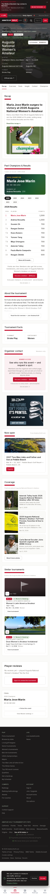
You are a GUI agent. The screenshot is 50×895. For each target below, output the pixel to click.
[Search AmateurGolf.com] (31, 20)
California (5, 826)
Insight (27, 86)
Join (45, 20)
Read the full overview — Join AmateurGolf (25, 315)
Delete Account (41, 852)
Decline (34, 878)
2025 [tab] (15, 198)
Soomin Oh (15, 224)
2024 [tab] (22, 198)
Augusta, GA (31, 66)
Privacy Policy (19, 852)
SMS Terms (30, 852)
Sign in (38, 20)
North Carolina (7, 829)
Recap (4, 86)
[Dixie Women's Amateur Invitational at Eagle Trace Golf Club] (25, 625)
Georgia (19, 28)
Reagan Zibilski (17, 255)
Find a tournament (8, 736)
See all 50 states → (21, 832)
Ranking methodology (10, 791)
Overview (12, 86)
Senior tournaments (9, 746)
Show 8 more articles (13, 558)
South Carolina (19, 829)
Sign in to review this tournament (25, 680)
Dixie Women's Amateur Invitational (21, 641)
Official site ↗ (9, 78)
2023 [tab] (29, 198)
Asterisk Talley (17, 246)
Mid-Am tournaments (9, 753)
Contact (35, 86)
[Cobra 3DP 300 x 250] (25, 411)
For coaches (6, 798)
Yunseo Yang (16, 237)
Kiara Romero (16, 233)
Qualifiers (5, 773)
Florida (13, 826)
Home (4, 28)
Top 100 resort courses (10, 769)
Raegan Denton (17, 229)
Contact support (7, 810)
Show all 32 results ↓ (25, 260)
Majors (4, 759)
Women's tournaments (10, 749)
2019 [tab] (15, 202)
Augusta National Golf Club (12, 66)
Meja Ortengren (17, 242)
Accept (42, 878)
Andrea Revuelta (14, 191)
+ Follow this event (25, 708)
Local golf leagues (8, 743)
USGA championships (9, 756)
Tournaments (11, 28)
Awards (4, 794)
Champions (44, 86)
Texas (19, 826)
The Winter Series (8, 766)
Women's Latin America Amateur (20, 603)
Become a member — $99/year (25, 276)
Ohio (10, 832)
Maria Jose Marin (21, 181)
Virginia (4, 832)
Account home (31, 794)
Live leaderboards (33, 736)
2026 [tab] (7, 198)
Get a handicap (7, 776)
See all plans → (25, 283)
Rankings (5, 788)
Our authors (30, 801)
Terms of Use (7, 852)
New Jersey (30, 829)
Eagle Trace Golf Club (14, 644)
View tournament (13, 611)
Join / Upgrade (31, 791)
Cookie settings (7, 855)
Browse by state (8, 739)
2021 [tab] (7, 202)
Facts (20, 86)
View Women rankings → (25, 714)
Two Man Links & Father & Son (12, 763)
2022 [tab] (37, 198)
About (28, 798)
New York (27, 826)
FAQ (3, 813)
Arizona (35, 826)
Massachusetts (42, 829)
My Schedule (6, 779)
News (28, 739)
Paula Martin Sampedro (21, 250)
